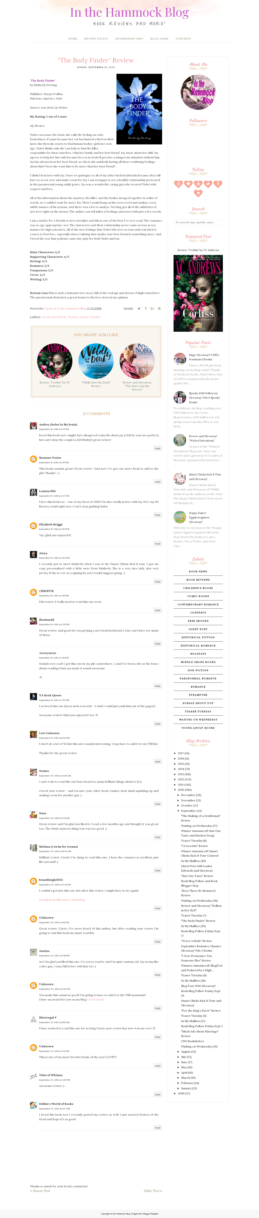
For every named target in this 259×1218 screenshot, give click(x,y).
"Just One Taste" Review (197, 876)
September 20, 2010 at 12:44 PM (55, 884)
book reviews (53, 317)
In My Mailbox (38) (193, 980)
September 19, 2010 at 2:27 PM (54, 496)
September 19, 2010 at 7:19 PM (54, 657)
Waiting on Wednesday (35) (199, 1046)
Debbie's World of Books (56, 1104)
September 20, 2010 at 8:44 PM (54, 989)
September (188, 810)
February (187, 1083)
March (185, 1077)
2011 (181, 784)
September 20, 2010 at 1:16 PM (54, 922)
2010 (181, 789)
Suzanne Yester (50, 457)
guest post (198, 629)
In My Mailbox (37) (193, 1021)
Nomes (44, 771)
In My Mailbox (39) (193, 926)
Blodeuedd (46, 619)
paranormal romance (198, 678)
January (186, 1088)
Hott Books (96, 999)
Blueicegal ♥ (48, 1017)
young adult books (83, 317)
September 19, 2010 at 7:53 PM (54, 700)
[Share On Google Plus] (152, 308)
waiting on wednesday (198, 719)
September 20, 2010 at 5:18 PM (54, 955)
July (183, 1057)
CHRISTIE (46, 591)
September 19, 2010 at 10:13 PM (54, 738)
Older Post (151, 1191)
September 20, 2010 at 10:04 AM (55, 851)
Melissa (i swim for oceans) (58, 846)
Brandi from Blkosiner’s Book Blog (62, 899)
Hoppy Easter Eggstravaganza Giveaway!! (199, 517)
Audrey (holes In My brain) (58, 424)
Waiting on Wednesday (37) (199, 825)
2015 (181, 764)
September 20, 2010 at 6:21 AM (54, 818)
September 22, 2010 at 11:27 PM (54, 1108)
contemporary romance (198, 604)
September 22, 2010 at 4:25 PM (54, 1080)
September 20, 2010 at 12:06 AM (55, 775)
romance (198, 686)
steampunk (198, 694)
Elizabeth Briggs (51, 524)
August (185, 1051)
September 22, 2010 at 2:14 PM (54, 1051)
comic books (198, 596)
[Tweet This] (139, 308)
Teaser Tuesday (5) (193, 1015)
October (187, 805)
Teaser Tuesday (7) (193, 915)
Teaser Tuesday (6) (193, 975)
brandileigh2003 (51, 880)
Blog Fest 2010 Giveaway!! (198, 986)
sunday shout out (198, 703)
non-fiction (198, 670)
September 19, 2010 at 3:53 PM (54, 529)
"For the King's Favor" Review (201, 1010)
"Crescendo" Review (194, 846)
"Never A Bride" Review (196, 941)
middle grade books (198, 662)
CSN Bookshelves (192, 1041)
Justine (44, 951)
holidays (198, 653)
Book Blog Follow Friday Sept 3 (202, 1026)
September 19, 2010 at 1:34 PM (54, 429)
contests (198, 612)
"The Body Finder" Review (198, 920)
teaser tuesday (198, 711)
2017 (181, 753)
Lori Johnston (49, 733)
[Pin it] (159, 308)
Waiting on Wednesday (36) (199, 900)
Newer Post (41, 1191)
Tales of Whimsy (51, 1075)
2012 (181, 779)
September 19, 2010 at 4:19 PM (54, 595)
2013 (181, 774)
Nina (42, 813)
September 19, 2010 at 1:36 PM (54, 462)
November (188, 800)
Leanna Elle (47, 491)
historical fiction (198, 637)
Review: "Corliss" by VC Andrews (198, 250)
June (184, 1062)
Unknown (46, 917)
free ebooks (198, 621)
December (188, 795)
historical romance (198, 645)
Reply (158, 448)
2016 (181, 758)
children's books (198, 588)
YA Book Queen (50, 695)
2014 (181, 769)
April (184, 1072)
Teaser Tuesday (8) (193, 840)
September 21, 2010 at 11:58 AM (54, 1022)
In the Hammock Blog (129, 11)
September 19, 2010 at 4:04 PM (54, 557)
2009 (181, 1093)
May (184, 1067)
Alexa (43, 553)
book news (198, 571)
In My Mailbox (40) (193, 861)
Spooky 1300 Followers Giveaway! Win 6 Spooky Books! (204, 398)
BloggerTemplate (150, 1214)
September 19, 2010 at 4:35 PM (54, 624)
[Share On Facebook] (146, 308)
